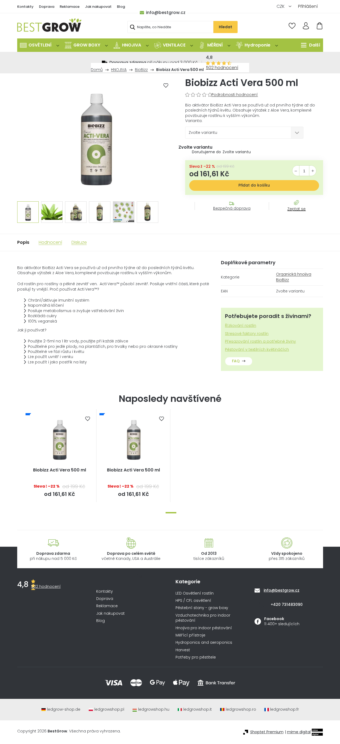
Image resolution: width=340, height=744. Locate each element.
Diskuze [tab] (79, 242)
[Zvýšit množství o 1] (312, 171)
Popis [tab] (23, 242)
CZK (281, 6)
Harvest (183, 650)
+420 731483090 (287, 604)
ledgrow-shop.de (63, 709)
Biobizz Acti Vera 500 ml (59, 470)
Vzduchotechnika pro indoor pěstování (203, 618)
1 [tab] (171, 512)
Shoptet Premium (267, 732)
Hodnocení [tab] (50, 242)
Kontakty (25, 6)
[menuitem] (39, 45)
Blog (121, 6)
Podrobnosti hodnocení (235, 94)
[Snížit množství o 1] (295, 171)
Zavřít (293, 214)
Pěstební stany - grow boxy (202, 607)
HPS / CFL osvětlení (193, 600)
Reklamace (70, 6)
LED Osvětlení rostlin (195, 593)
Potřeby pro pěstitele (196, 657)
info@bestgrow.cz (165, 12)
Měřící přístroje (190, 635)
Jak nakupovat (98, 6)
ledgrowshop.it (197, 709)
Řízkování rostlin (240, 325)
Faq (236, 361)
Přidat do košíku (254, 185)
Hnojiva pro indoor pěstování (204, 628)
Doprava (46, 6)
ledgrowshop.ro (241, 709)
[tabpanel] (59, 455)
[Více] (309, 45)
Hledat (225, 27)
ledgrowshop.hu (153, 709)
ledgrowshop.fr (284, 709)
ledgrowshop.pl (109, 709)
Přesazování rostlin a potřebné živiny (260, 341)
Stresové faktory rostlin (247, 333)
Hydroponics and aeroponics (204, 642)
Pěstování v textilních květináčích (257, 349)
